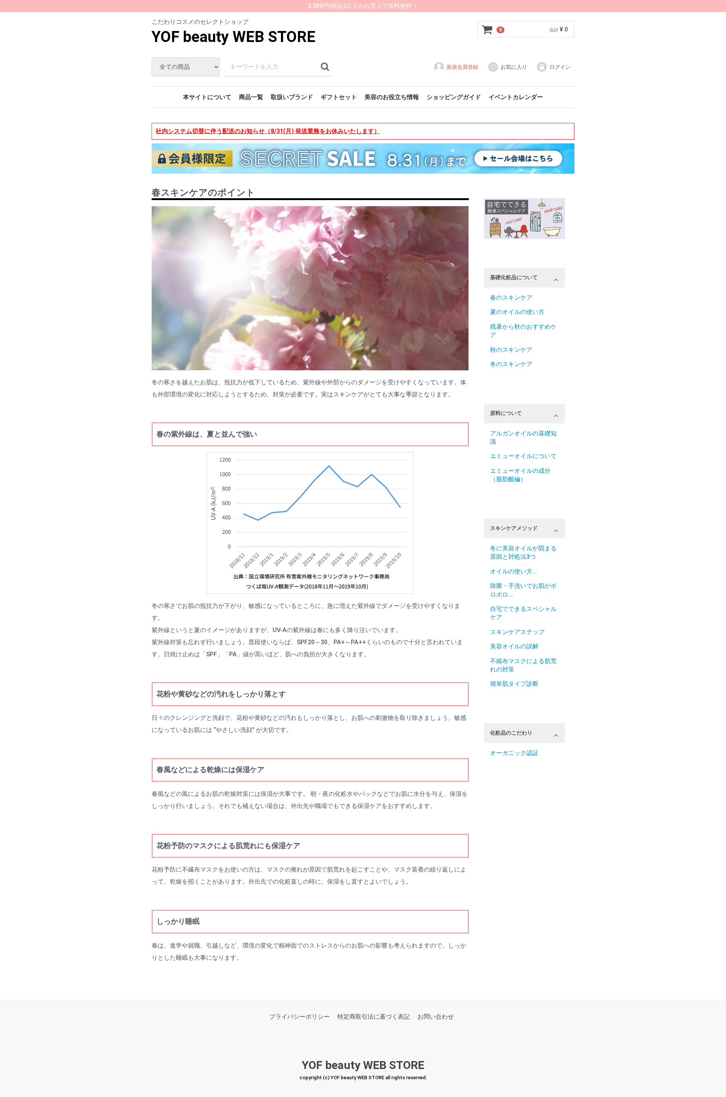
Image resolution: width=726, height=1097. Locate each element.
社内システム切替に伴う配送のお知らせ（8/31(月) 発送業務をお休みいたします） (268, 131)
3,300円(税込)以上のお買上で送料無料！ (363, 5)
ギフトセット (339, 97)
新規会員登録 (462, 67)
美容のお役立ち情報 (392, 97)
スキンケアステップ (517, 632)
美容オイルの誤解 (514, 646)
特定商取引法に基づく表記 (373, 1016)
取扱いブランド (292, 97)
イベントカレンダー (516, 97)
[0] (487, 29)
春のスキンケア (511, 297)
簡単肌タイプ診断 (514, 683)
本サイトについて (207, 97)
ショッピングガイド (454, 97)
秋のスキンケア (511, 349)
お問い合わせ (435, 1016)
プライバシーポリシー (299, 1016)
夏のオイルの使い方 (517, 312)
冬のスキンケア (511, 364)
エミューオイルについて (523, 456)
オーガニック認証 (514, 753)
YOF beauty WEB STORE (233, 37)
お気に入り (514, 67)
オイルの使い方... (513, 571)
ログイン (560, 67)
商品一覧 (251, 97)
